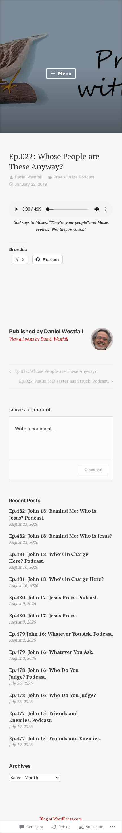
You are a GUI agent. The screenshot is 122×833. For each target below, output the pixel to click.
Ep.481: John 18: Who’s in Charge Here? (56, 579)
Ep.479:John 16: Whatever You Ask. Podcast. (61, 634)
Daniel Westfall (28, 176)
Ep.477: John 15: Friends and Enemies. (55, 738)
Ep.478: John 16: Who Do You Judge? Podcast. (44, 673)
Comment (93, 469)
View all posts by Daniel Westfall (38, 339)
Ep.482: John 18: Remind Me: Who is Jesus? (60, 536)
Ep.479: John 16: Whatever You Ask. (51, 652)
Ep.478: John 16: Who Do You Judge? (52, 695)
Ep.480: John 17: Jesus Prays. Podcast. (53, 597)
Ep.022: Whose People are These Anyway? (52, 372)
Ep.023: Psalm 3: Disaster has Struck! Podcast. (64, 382)
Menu (63, 73)
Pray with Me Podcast (74, 176)
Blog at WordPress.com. (61, 818)
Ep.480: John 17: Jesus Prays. (43, 615)
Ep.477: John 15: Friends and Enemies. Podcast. (43, 716)
